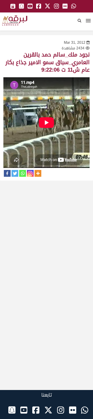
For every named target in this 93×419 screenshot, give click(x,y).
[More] (38, 173)
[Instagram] (30, 173)
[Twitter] (15, 173)
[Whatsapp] (22, 173)
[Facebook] (7, 173)
